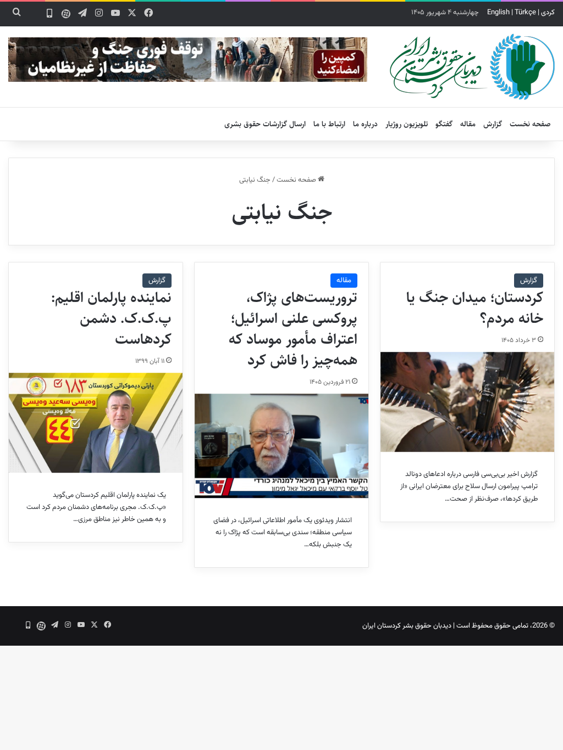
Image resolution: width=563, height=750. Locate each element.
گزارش (492, 124)
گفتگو (443, 124)
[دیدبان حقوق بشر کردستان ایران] (472, 66)
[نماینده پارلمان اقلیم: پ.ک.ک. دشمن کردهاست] (96, 423)
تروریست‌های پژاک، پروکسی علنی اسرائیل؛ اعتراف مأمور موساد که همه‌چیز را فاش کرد (293, 328)
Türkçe (525, 12)
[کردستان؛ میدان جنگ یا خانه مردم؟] (467, 402)
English (498, 12)
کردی (548, 12)
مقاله (468, 124)
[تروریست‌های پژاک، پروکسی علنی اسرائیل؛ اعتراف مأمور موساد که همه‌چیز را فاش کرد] (281, 446)
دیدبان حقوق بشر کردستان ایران (406, 625)
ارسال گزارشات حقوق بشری (265, 124)
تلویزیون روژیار (406, 124)
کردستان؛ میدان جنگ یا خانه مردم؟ (474, 308)
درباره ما (365, 124)
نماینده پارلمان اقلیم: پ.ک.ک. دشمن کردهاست (111, 318)
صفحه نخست (530, 124)
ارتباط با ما (329, 124)
